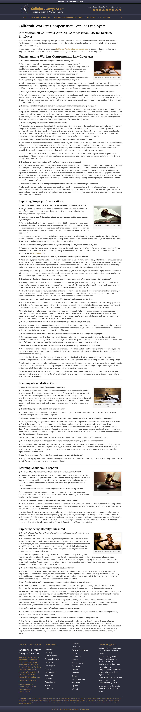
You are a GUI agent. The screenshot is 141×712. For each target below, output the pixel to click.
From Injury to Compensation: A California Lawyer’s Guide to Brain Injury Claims (110, 671)
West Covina (50, 682)
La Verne (75, 643)
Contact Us (104, 17)
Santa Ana (76, 666)
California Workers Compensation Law (72, 49)
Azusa (47, 685)
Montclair (49, 662)
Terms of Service (52, 659)
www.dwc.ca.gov (37, 253)
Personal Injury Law (40, 17)
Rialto (74, 653)
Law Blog (90, 17)
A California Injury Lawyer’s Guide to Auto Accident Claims (110, 650)
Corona (75, 659)
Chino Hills (76, 656)
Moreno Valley (78, 663)
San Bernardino (78, 679)
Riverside (49, 688)
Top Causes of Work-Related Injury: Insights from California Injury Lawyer (110, 680)
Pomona (48, 678)
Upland (75, 686)
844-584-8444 (63, 2)
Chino (74, 676)
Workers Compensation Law (68, 17)
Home (23, 17)
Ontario (75, 669)
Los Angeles (50, 665)
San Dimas (76, 682)
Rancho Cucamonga (80, 650)
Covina (48, 669)
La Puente (76, 647)
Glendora (49, 675)
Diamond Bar (50, 672)
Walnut (75, 689)
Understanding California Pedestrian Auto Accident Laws (109, 688)
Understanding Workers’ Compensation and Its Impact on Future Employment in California (109, 660)
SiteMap (48, 652)
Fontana (75, 673)
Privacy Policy (50, 656)
